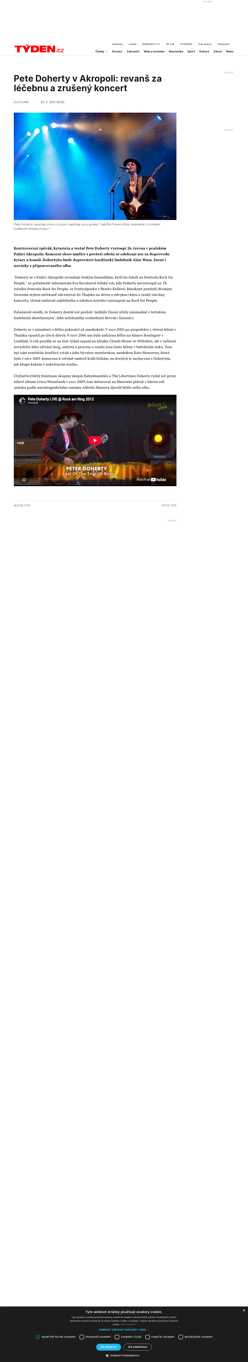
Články (99, 51)
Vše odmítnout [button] (137, 1347)
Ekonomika (176, 51)
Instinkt (132, 44)
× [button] (244, 1310)
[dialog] (124, 1334)
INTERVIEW (186, 44)
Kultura (204, 51)
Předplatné (223, 44)
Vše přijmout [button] (108, 1347)
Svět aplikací (205, 44)
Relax (229, 51)
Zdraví (218, 51)
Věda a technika (154, 51)
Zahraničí (133, 51)
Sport (191, 51)
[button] (124, 1330)
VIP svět (170, 44)
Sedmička (117, 44)
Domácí (117, 51)
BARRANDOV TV (151, 44)
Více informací (128, 1324)
